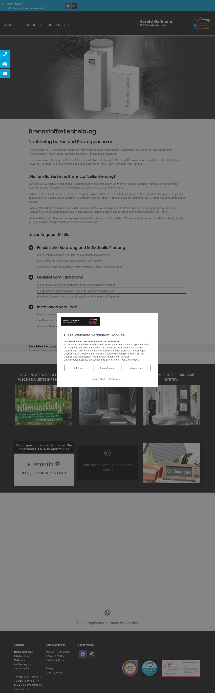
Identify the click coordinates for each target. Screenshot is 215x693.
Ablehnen (78, 367)
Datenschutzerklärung (75, 359)
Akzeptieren (136, 367)
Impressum (115, 378)
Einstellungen (107, 367)
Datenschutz (99, 378)
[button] (5, 54)
